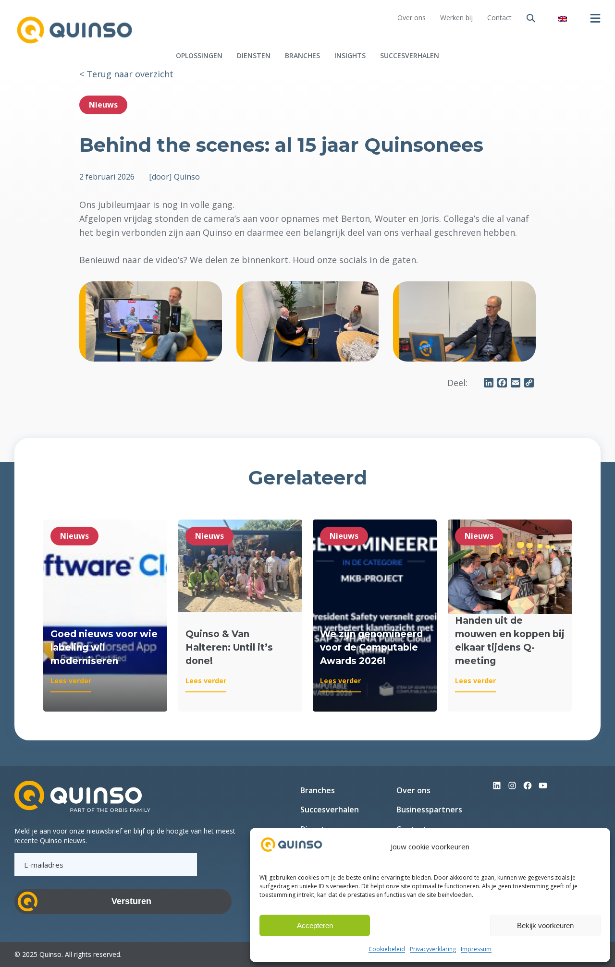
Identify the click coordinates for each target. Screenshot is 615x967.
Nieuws (103, 104)
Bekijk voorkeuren (545, 925)
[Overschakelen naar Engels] (563, 18)
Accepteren (315, 925)
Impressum (476, 949)
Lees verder (70, 684)
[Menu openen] (595, 18)
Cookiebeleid (387, 949)
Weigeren (430, 925)
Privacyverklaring (433, 949)
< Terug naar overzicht (126, 74)
